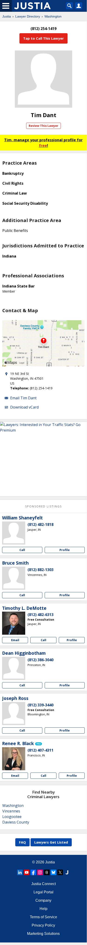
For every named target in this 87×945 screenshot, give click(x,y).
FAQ (22, 842)
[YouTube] (26, 872)
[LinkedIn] (20, 872)
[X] (60, 872)
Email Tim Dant (23, 397)
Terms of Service (43, 917)
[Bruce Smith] (13, 578)
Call (22, 550)
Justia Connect (43, 884)
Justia (6, 16)
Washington (53, 16)
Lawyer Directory (27, 16)
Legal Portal (43, 892)
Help (43, 909)
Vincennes (11, 811)
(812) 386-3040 (40, 659)
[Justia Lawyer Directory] (67, 872)
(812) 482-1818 (40, 524)
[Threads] (47, 872)
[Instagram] (40, 872)
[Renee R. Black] (13, 758)
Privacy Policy (43, 925)
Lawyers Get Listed (51, 842)
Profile (64, 550)
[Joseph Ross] (13, 713)
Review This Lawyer (43, 126)
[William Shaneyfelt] (13, 533)
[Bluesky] (53, 872)
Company (43, 900)
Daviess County (15, 822)
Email (15, 640)
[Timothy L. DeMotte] (13, 623)
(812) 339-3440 (40, 705)
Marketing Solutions (43, 934)
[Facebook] (33, 872)
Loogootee (12, 816)
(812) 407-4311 (40, 750)
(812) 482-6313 (40, 614)
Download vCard (24, 407)
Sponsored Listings (43, 506)
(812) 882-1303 (40, 569)
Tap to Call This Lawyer (43, 38)
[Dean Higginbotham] (13, 668)
